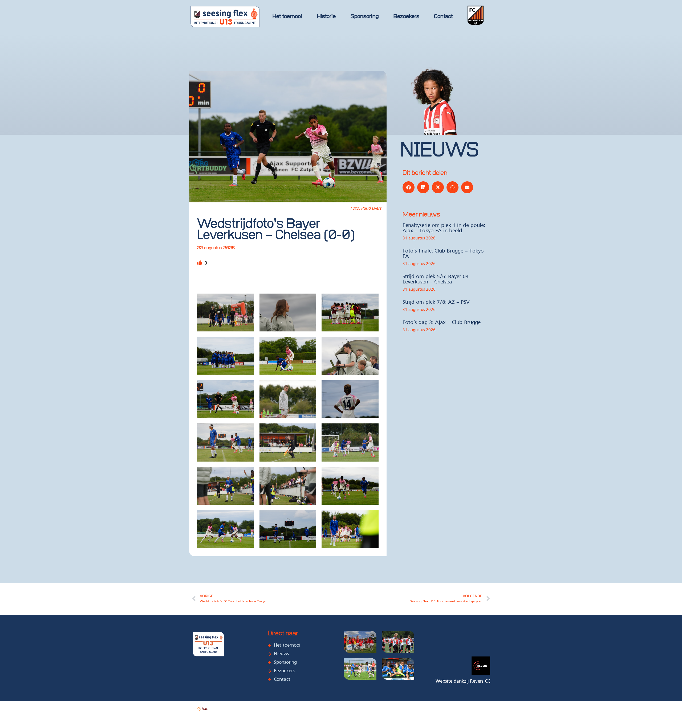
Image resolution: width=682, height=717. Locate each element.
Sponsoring (365, 16)
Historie (326, 16)
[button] (409, 187)
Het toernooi (287, 16)
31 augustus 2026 (419, 238)
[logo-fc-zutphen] (475, 16)
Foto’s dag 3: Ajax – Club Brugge (442, 322)
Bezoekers (406, 16)
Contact (443, 16)
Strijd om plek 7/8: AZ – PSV (436, 302)
